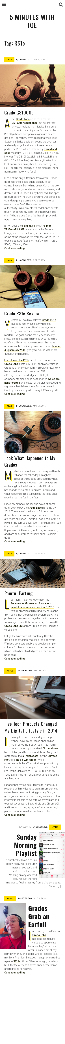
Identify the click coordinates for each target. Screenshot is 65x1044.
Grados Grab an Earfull (38, 916)
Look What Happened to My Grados (29, 461)
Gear (9, 60)
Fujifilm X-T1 (29, 225)
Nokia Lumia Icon (26, 759)
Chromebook (50, 748)
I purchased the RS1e (16, 360)
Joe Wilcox (25, 59)
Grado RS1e (49, 320)
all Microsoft (30, 756)
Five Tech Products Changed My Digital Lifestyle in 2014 (30, 727)
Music (10, 898)
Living (55, 827)
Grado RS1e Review (22, 313)
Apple (10, 671)
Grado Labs (23, 119)
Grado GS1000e (19, 112)
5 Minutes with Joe (32, 21)
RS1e (17, 961)
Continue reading (14, 248)
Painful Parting (18, 593)
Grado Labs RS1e (14, 626)
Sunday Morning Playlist (25, 845)
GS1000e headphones (25, 122)
